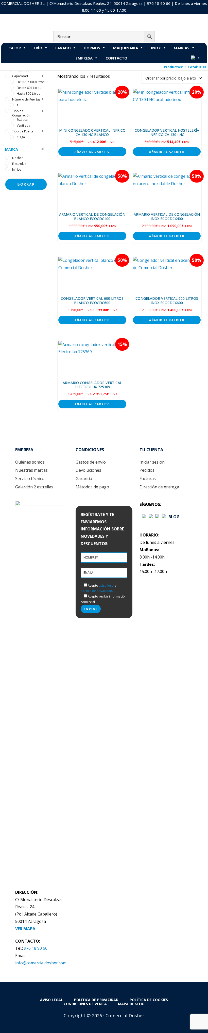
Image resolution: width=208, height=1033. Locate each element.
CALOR (14, 47)
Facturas (148, 478)
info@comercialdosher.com (40, 963)
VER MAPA (25, 928)
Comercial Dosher (33, 19)
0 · (185, 67)
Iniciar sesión (152, 462)
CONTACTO (116, 58)
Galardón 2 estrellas (34, 487)
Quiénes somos (30, 462)
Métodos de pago (92, 487)
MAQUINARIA (125, 47)
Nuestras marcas (31, 470)
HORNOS (92, 47)
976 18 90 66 (158, 3)
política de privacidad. (97, 591)
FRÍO (38, 47)
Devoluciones (88, 470)
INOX (156, 47)
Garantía (84, 478)
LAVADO (63, 47)
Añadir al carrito (92, 151)
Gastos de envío (91, 462)
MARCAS (181, 47)
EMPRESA (84, 58)
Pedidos (147, 470)
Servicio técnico (29, 478)
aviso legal (106, 585)
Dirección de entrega (159, 487)
